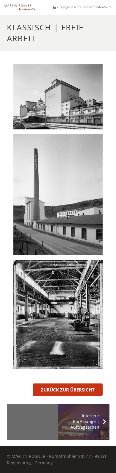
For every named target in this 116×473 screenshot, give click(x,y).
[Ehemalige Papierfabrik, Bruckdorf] (58, 194)
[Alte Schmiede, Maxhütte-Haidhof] (58, 314)
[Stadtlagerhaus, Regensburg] (58, 96)
